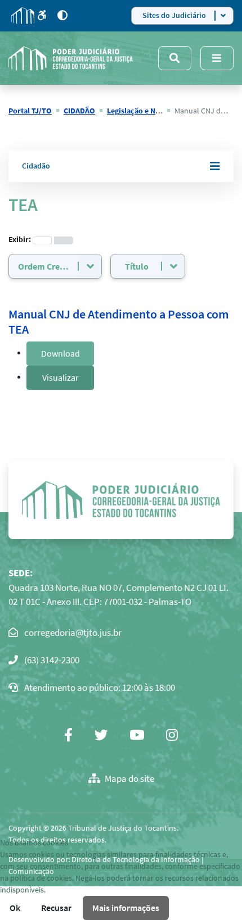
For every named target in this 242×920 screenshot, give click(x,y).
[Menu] (217, 58)
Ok (15, 907)
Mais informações (125, 907)
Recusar (56, 907)
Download (60, 353)
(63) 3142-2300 (51, 660)
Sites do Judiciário (174, 15)
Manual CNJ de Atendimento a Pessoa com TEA (118, 321)
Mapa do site (129, 778)
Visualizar (60, 377)
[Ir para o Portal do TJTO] (22, 15)
